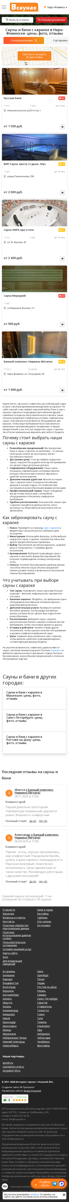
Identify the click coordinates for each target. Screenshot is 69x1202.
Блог (5, 956)
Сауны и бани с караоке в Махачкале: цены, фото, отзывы (24, 695)
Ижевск (7, 998)
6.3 (62, 361)
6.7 (62, 229)
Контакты (9, 921)
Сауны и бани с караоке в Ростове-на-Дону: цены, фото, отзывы (24, 740)
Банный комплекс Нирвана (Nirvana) (28, 361)
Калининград (10, 1010)
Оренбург (43, 975)
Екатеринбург (11, 994)
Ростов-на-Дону (47, 986)
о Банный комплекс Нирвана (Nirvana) (34, 791)
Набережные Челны (15, 1037)
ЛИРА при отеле (19, 229)
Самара (41, 994)
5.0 (62, 98)
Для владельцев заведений (12, 962)
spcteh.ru (8, 1062)
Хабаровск (43, 1033)
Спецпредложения (53, 19)
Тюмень (42, 1022)
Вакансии (8, 913)
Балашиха (9, 975)
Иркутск (7, 1002)
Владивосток (11, 983)
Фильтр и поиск (19, 19)
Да (32, 821)
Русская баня (12, 98)
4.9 (62, 295)
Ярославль (43, 1045)
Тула (40, 1018)
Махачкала (9, 1033)
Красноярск (10, 1025)
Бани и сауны (45, 909)
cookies (34, 1194)
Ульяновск (43, 1025)
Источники (43, 925)
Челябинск (43, 1041)
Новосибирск (11, 1045)
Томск (41, 1014)
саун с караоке (51, 527)
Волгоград (9, 986)
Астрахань (9, 971)
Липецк (7, 1029)
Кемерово (9, 1014)
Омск (40, 971)
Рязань (41, 990)
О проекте (9, 909)
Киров (6, 1018)
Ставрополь (44, 1006)
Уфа (39, 1029)
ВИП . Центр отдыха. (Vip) (24, 164)
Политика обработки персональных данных (16, 927)
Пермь (41, 983)
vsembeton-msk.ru (13, 1066)
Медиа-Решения (32, 1090)
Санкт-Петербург (47, 998)
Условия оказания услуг (17, 949)
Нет (43, 821)
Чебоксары (43, 1037)
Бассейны (43, 913)
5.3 (62, 164)
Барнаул (8, 979)
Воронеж (8, 990)
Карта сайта (10, 953)
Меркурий (15, 295)
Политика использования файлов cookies (17, 935)
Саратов (42, 1002)
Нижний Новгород (14, 1041)
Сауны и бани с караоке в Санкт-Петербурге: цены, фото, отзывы (24, 718)
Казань (7, 1006)
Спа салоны (44, 921)
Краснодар (9, 1022)
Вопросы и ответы (14, 917)
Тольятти (43, 1010)
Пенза (40, 979)
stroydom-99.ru (11, 1070)
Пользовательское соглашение (14, 944)
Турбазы (42, 917)
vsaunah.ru (56, 650)
